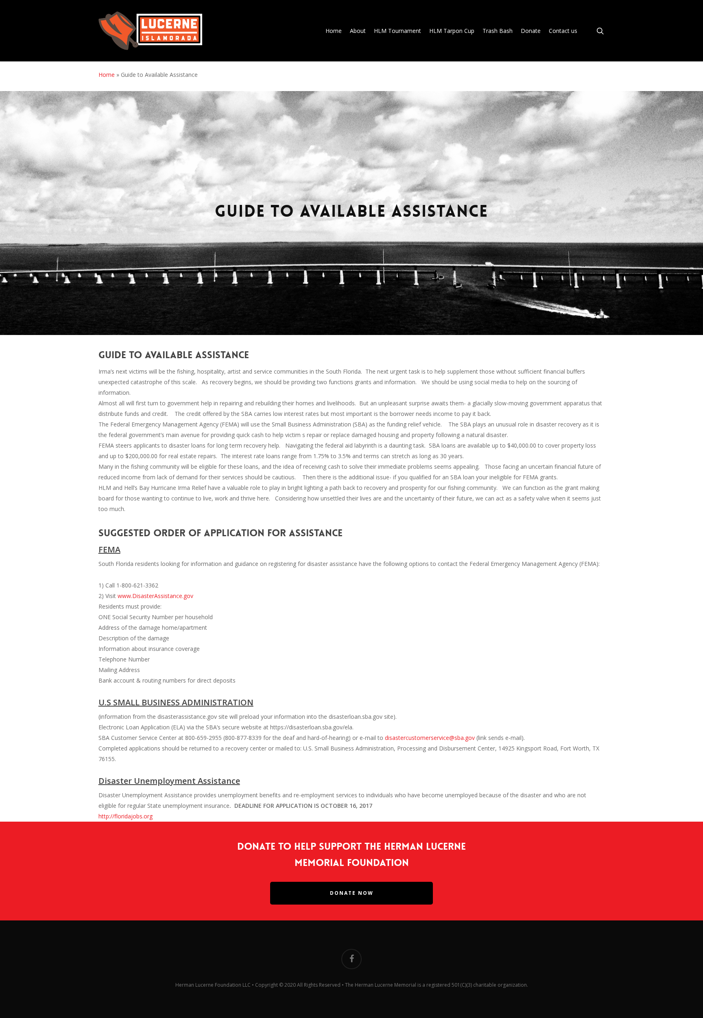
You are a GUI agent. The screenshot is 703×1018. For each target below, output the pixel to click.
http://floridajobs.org (125, 816)
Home (106, 74)
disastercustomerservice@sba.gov (430, 738)
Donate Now (351, 893)
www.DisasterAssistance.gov (155, 596)
